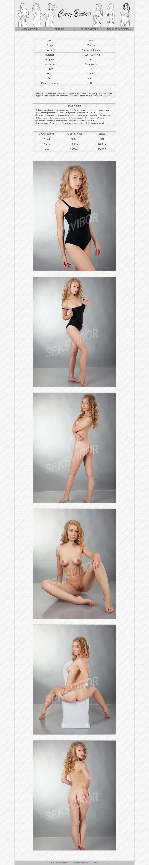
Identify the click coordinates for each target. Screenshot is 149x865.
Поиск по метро (89, 29)
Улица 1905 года (91, 50)
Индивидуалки (30, 29)
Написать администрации (81, 862)
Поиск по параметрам (119, 29)
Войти (96, 862)
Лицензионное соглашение (59, 862)
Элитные (59, 29)
